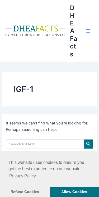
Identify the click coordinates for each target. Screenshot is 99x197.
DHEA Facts (73, 31)
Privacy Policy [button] (22, 176)
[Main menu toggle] (88, 31)
